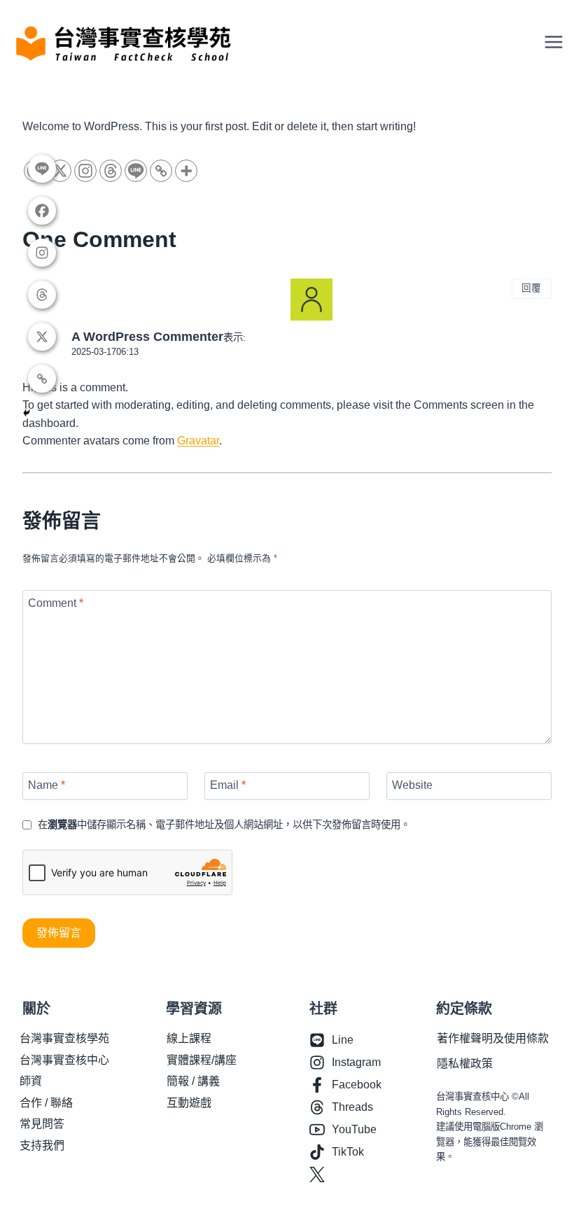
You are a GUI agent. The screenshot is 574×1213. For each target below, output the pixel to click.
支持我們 (42, 1145)
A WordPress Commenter (147, 337)
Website (412, 784)
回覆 (531, 288)
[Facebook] (42, 211)
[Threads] (110, 171)
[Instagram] (85, 171)
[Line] (136, 171)
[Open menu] (558, 41)
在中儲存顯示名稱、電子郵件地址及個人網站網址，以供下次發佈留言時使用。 (224, 824)
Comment (55, 603)
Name (46, 784)
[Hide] (26, 413)
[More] (186, 171)
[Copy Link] (161, 171)
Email (228, 784)
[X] (42, 337)
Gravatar (198, 441)
